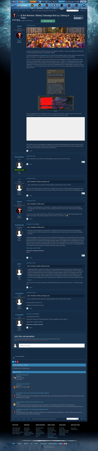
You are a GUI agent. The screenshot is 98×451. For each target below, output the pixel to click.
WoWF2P (19, 385)
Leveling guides (27, 434)
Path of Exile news (16, 430)
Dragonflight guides (28, 432)
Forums (19, 10)
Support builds (62, 434)
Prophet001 (19, 293)
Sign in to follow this (79, 15)
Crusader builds (51, 429)
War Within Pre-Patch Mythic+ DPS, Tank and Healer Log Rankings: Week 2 (32, 409)
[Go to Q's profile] (19, 187)
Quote (30, 150)
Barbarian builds (51, 428)
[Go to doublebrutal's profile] (19, 233)
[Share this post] (84, 25)
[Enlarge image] (55, 37)
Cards (37, 436)
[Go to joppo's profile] (19, 272)
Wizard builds (50, 436)
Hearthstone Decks (40, 428)
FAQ (31, 443)
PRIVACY (36, 443)
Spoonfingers (19, 157)
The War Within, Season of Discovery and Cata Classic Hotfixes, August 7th (32, 393)
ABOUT (13, 443)
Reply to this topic (48, 21)
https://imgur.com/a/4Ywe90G (33, 248)
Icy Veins (24, 10)
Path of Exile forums (16, 433)
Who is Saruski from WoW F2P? (23, 384)
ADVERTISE (26, 443)
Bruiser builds (62, 429)
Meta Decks (38, 429)
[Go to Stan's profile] (14, 404)
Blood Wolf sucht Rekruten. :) (22, 375)
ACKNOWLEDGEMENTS (53, 443)
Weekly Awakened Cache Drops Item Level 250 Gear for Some (29, 402)
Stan (19, 403)
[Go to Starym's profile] (14, 15)
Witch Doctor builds (52, 434)
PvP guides (26, 430)
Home (14, 10)
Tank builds (61, 428)
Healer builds (62, 433)
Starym (19, 26)
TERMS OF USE (43, 443)
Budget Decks (38, 430)
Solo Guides (38, 434)
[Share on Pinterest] (18, 362)
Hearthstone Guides (40, 433)
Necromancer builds (52, 433)
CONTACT (20, 443)
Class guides (26, 428)
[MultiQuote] (27, 151)
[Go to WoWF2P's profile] (14, 387)
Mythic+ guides (27, 429)
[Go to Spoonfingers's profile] (19, 165)
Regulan (19, 376)
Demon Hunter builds (52, 430)
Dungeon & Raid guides (29, 433)
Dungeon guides (74, 429)
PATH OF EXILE (15, 425)
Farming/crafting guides (52, 437)
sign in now (45, 339)
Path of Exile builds (16, 429)
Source (55, 111)
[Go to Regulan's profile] (14, 378)
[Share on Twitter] (13, 362)
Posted (30, 25)
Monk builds (50, 432)
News (29, 10)
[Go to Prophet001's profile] (19, 301)
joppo (19, 264)
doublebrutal (19, 225)
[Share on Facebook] (15, 362)
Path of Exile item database (17, 432)
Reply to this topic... (26, 345)
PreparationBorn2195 (45, 55)
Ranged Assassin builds (64, 430)
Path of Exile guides (16, 428)
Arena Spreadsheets (40, 432)
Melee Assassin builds (63, 432)
